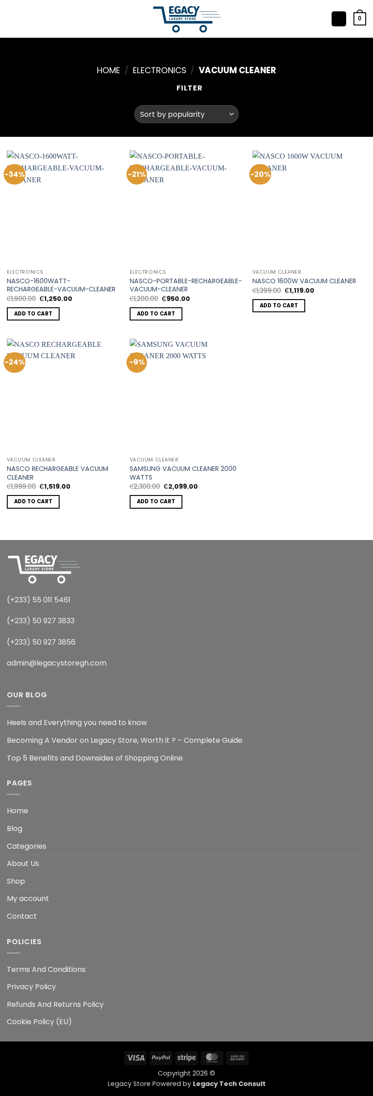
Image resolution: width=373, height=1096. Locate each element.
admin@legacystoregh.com (56, 663)
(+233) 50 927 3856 (41, 642)
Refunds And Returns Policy (55, 1004)
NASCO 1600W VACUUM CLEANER (304, 281)
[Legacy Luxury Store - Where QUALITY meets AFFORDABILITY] (186, 19)
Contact (22, 916)
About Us (23, 863)
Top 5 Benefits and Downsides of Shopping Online (95, 758)
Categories (26, 846)
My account (28, 898)
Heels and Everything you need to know (77, 722)
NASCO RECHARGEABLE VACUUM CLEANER (57, 473)
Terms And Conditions (46, 969)
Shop (16, 881)
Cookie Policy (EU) (39, 1021)
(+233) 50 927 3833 (41, 621)
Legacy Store (129, 1083)
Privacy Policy (31, 986)
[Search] (27, 18)
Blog (14, 828)
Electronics (159, 70)
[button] (12, 19)
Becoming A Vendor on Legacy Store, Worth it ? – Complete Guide (124, 740)
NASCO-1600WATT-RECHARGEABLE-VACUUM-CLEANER (61, 285)
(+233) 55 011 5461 (39, 600)
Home (108, 70)
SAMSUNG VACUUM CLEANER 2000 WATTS (183, 473)
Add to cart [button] (33, 313)
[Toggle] (360, 846)
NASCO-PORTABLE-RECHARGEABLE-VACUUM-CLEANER (186, 285)
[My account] (339, 18)
